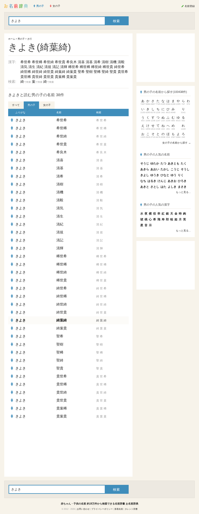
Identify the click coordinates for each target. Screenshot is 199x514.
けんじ (162, 180)
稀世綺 (96, 67)
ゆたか (154, 163)
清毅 (121, 62)
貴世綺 (37, 77)
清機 (113, 62)
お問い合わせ (83, 509)
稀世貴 (108, 67)
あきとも (173, 163)
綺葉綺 (60, 72)
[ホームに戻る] (16, 6)
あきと (144, 186)
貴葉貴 (71, 77)
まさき (182, 186)
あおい (154, 169)
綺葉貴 (71, 72)
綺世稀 (25, 72)
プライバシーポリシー (102, 509)
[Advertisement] (37, 448)
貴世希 (123, 72)
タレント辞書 (131, 509)
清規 (47, 67)
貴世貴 (48, 77)
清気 (23, 67)
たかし (165, 169)
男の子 (21, 39)
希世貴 (60, 62)
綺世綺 (37, 72)
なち (143, 180)
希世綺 (48, 62)
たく (184, 163)
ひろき (182, 180)
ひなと (165, 175)
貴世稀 (25, 77)
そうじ (144, 163)
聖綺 (105, 72)
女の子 (47, 105)
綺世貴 (48, 72)
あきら (144, 169)
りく (181, 175)
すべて (16, 105)
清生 (31, 67)
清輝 (63, 67)
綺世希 (119, 67)
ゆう (173, 175)
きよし (144, 175)
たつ (163, 163)
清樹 (105, 62)
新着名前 (118, 509)
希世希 (25, 62)
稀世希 (73, 67)
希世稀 (37, 62)
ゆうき (154, 175)
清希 (97, 62)
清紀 (39, 67)
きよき (20, 120)
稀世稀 (85, 67)
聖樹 (89, 72)
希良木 (71, 62)
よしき (172, 186)
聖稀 (97, 72)
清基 (89, 62)
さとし (154, 186)
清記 (55, 67)
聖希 (81, 72)
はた (163, 186)
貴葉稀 (60, 77)
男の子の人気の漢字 (157, 204)
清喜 (81, 62)
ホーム (11, 39)
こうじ (175, 169)
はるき (152, 180)
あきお (172, 180)
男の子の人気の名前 (157, 154)
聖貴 (113, 72)
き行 (29, 39)
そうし (185, 169)
